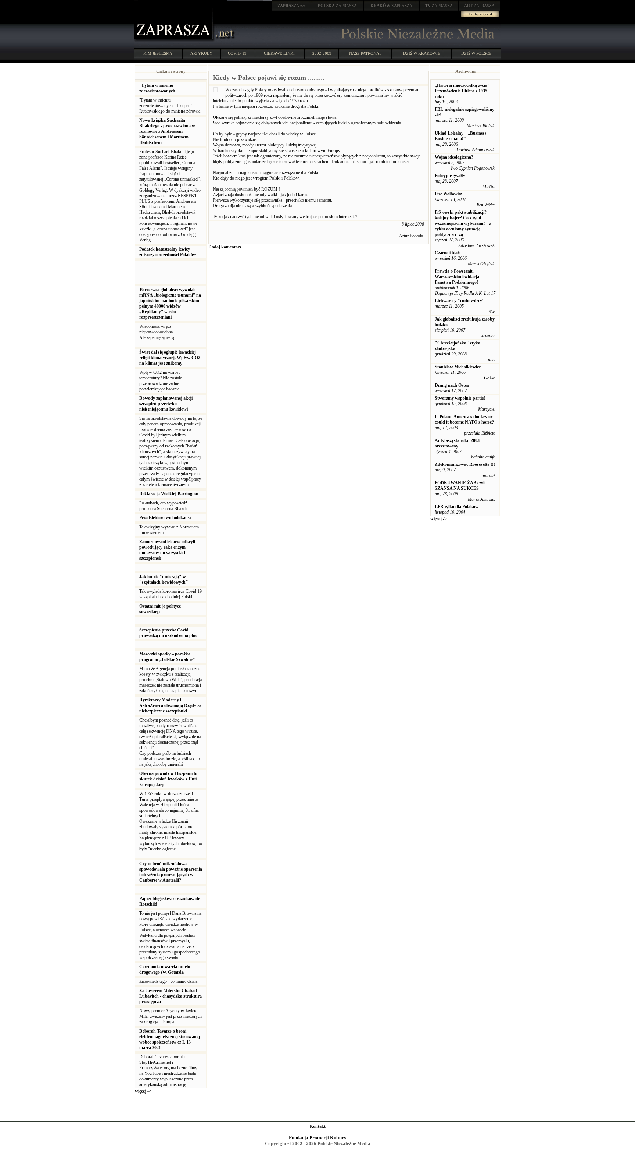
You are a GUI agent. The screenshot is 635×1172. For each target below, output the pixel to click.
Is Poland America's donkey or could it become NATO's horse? (464, 419)
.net (291, 5)
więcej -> (143, 1091)
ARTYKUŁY (201, 53)
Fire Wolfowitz (448, 193)
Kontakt (318, 1126)
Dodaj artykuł (480, 14)
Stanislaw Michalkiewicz (458, 366)
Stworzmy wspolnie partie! (460, 398)
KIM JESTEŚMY (158, 53)
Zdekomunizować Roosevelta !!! (465, 464)
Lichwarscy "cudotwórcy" (460, 300)
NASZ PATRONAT (365, 53)
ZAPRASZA (337, 5)
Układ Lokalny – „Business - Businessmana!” (462, 136)
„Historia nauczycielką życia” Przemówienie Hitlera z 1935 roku (462, 91)
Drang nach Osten (452, 385)
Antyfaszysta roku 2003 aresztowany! (457, 443)
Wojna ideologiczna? (454, 157)
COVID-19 (237, 53)
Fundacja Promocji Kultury (318, 1137)
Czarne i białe (447, 252)
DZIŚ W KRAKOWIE (421, 53)
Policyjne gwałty (450, 175)
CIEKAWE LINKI (279, 53)
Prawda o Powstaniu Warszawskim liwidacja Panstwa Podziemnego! (457, 277)
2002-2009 (321, 53)
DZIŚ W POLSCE (476, 53)
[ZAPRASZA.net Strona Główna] (174, 40)
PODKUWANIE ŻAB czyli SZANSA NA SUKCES (460, 485)
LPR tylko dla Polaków (456, 506)
